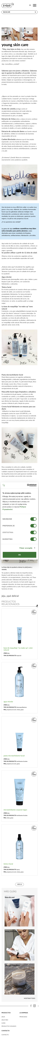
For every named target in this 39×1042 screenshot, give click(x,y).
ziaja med (5, 1020)
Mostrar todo (29, 998)
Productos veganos (9, 1026)
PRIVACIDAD (23, 1016)
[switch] (33, 525)
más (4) (19, 884)
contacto (5, 1034)
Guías (3, 1023)
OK (19, 555)
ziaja (3, 1016)
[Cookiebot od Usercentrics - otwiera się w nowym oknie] (28, 485)
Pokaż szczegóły (26, 548)
